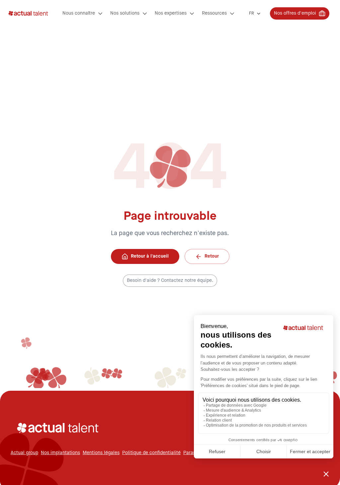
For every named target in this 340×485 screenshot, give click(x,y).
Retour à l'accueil (150, 256)
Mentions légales (101, 452)
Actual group (24, 452)
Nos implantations (60, 452)
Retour (212, 256)
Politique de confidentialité (151, 452)
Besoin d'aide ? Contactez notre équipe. (170, 280)
